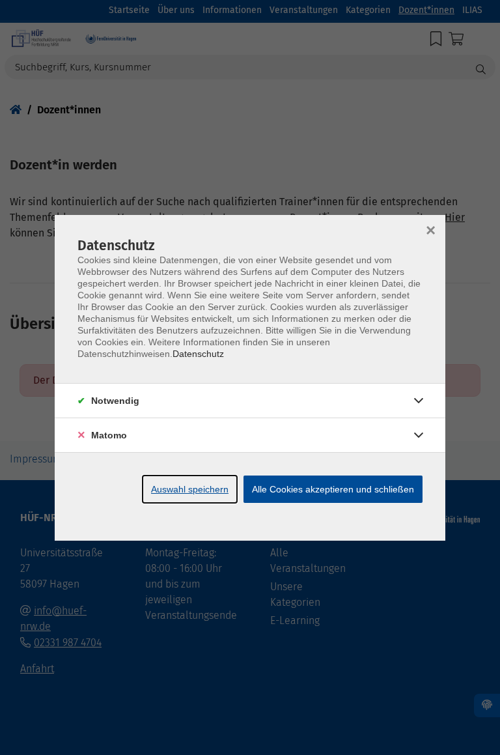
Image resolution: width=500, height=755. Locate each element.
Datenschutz (198, 354)
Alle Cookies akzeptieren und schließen (333, 489)
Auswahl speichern (190, 489)
